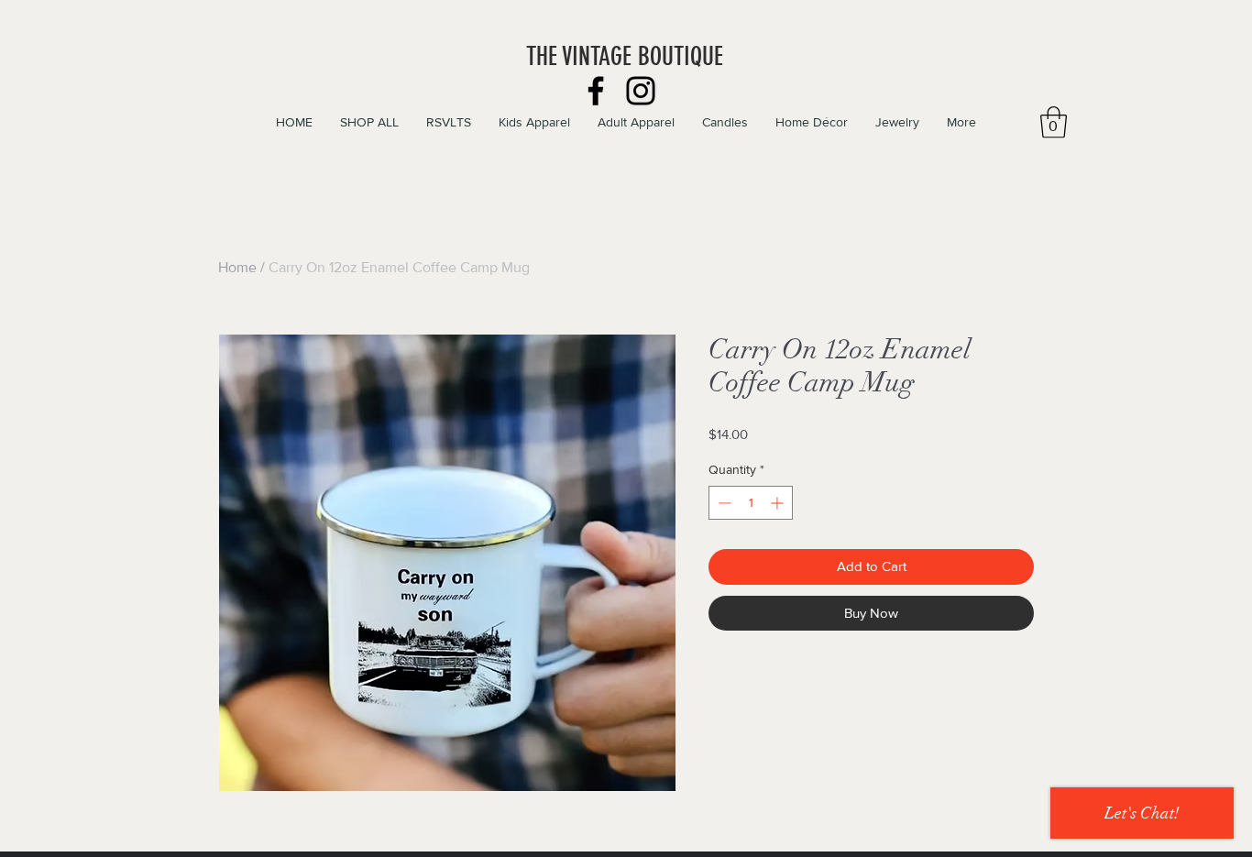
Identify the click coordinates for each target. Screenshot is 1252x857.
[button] (1053, 122)
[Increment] (778, 503)
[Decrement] (722, 503)
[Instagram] (640, 90)
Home (237, 267)
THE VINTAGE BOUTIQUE (624, 56)
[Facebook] (596, 90)
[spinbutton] (750, 503)
